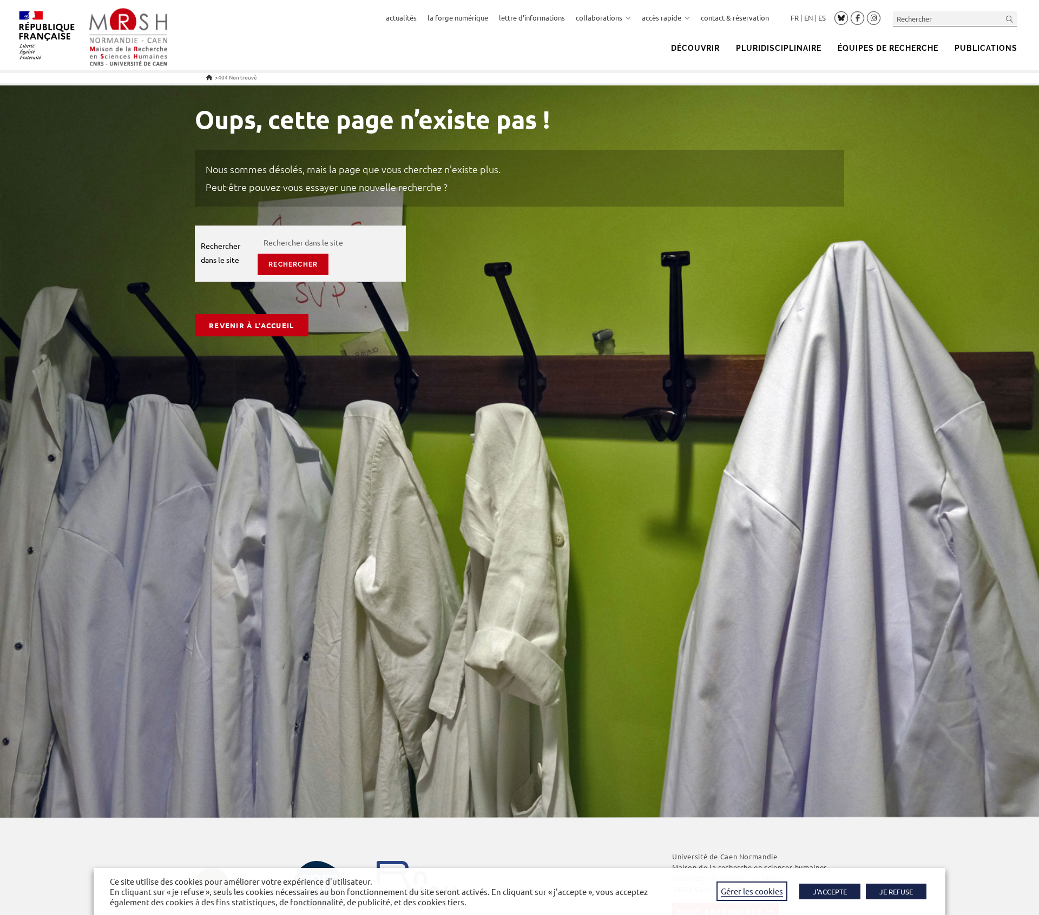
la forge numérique (458, 17)
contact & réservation (735, 17)
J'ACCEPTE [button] (830, 891)
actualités (401, 17)
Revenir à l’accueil (251, 325)
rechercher (293, 264)
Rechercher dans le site (220, 252)
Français (795, 17)
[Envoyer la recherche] (1010, 18)
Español (822, 17)
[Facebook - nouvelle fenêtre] (857, 18)
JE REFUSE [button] (896, 891)
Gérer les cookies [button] (752, 891)
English (808, 17)
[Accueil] (209, 77)
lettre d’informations (532, 17)
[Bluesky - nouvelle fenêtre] (841, 18)
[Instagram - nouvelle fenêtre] (873, 18)
